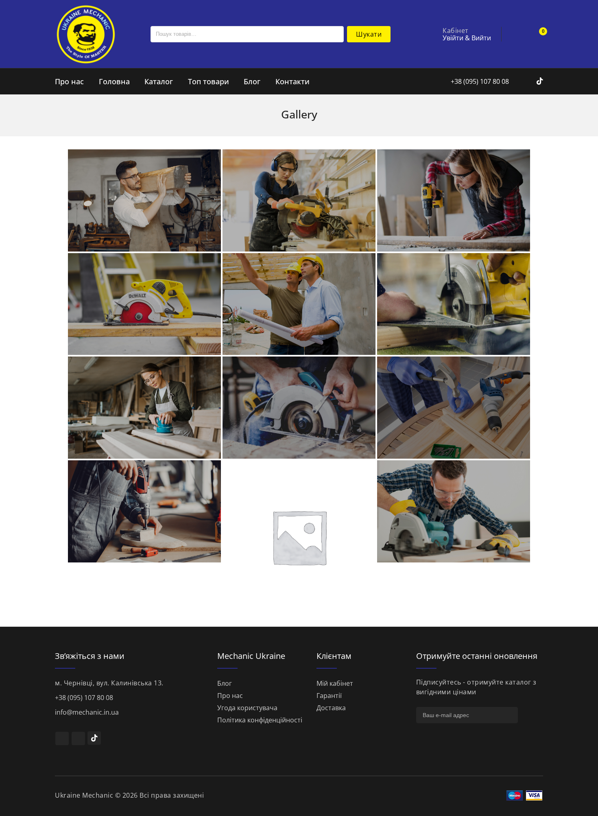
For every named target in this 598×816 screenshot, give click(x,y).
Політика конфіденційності (259, 719)
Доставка (331, 707)
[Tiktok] (540, 81)
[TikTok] (94, 738)
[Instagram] (530, 81)
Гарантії (329, 695)
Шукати (369, 34)
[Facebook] (520, 81)
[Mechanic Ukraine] (85, 33)
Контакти (292, 81)
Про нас (69, 81)
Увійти (453, 37)
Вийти (481, 37)
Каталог (158, 81)
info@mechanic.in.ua (87, 712)
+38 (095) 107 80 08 (479, 81)
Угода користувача (247, 707)
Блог (252, 81)
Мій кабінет (334, 683)
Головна (114, 81)
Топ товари (208, 81)
